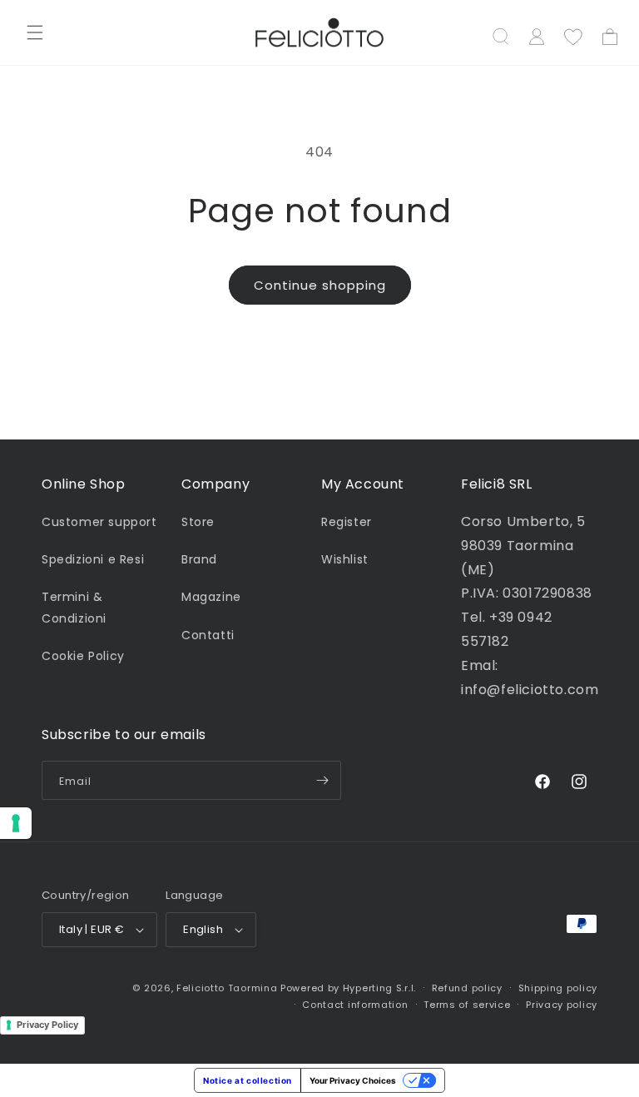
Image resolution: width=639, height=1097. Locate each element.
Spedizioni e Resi (93, 559)
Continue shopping (320, 285)
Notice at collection (247, 1080)
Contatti (208, 635)
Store (198, 522)
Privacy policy (561, 1004)
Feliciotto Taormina (226, 988)
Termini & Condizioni (74, 607)
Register (346, 522)
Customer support (99, 522)
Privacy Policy (47, 1024)
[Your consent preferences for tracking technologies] (16, 823)
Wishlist (345, 559)
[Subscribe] (322, 780)
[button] (35, 32)
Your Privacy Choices (353, 1080)
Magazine (211, 596)
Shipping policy (558, 988)
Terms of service (467, 1004)
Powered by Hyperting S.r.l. (348, 988)
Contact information (355, 1004)
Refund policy (467, 988)
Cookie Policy (83, 656)
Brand (199, 559)
